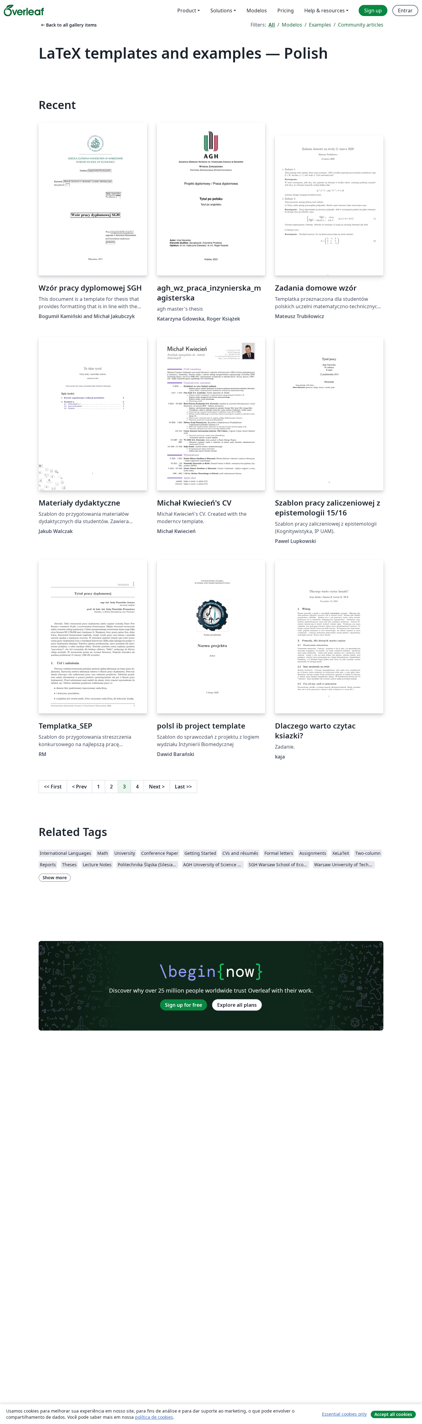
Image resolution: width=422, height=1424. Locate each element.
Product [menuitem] (186, 10)
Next (157, 786)
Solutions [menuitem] (221, 10)
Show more (55, 877)
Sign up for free (183, 1005)
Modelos (292, 24)
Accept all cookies (393, 1414)
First (53, 786)
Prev (79, 786)
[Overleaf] (24, 10)
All (271, 24)
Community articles (360, 24)
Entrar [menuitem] (405, 10)
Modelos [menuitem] (257, 10)
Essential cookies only (344, 1414)
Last (183, 786)
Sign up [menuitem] (373, 10)
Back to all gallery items (68, 25)
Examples (320, 24)
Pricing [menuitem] (285, 10)
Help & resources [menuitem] (324, 10)
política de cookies (154, 1417)
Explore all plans (237, 1005)
